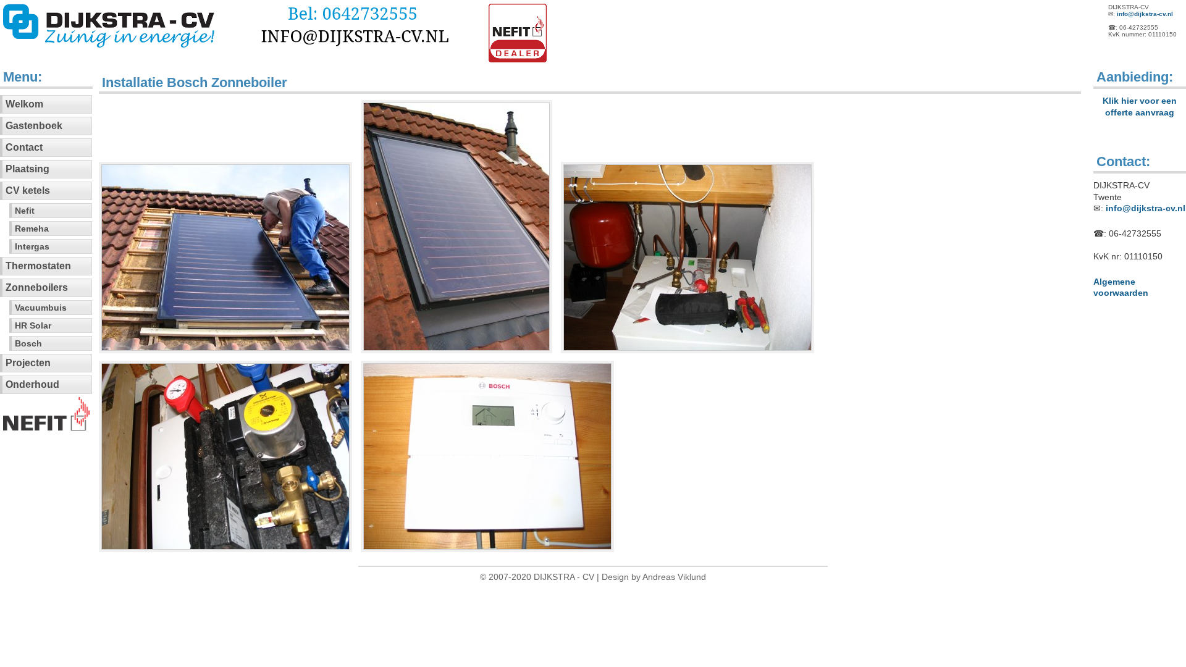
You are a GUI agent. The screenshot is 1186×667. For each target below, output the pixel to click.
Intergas (32, 246)
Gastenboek (34, 125)
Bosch (28, 343)
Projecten (28, 363)
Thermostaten (38, 266)
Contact (24, 147)
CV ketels (28, 190)
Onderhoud (32, 384)
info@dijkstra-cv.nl (1145, 13)
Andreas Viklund (674, 577)
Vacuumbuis (41, 308)
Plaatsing (27, 169)
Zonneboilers (37, 287)
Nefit (25, 211)
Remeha (32, 228)
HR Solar (33, 325)
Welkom (24, 104)
